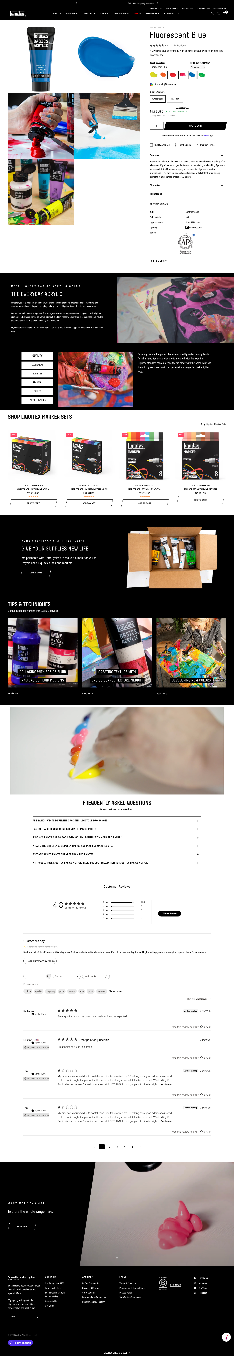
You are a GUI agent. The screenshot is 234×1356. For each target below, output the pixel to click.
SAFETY (37, 391)
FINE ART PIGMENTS (37, 400)
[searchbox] (35, 976)
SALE (135, 13)
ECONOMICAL (37, 365)
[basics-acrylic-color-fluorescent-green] (202, 75)
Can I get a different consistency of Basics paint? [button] (64, 829)
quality (38, 991)
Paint (56, 13)
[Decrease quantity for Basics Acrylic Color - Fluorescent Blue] (152, 125)
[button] (117, 1353)
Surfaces (87, 13)
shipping (50, 991)
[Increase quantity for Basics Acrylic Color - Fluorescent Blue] (161, 125)
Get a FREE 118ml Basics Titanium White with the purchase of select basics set (94, 3)
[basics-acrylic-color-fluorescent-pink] (182, 75)
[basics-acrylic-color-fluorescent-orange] (163, 75)
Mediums (70, 13)
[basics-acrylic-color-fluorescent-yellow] (154, 75)
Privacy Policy (125, 1292)
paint (90, 991)
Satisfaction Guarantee (130, 1297)
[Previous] (76, 3)
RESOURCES (151, 13)
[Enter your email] (37, 1317)
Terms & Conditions (128, 1283)
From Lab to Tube (53, 1288)
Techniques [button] (156, 193)
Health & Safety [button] (158, 260)
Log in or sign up (182, 108)
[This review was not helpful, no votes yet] (207, 1027)
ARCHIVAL (37, 382)
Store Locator (88, 1292)
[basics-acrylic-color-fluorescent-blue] (192, 75)
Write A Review (170, 913)
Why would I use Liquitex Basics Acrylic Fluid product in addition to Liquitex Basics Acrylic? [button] (91, 862)
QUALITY (37, 356)
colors (28, 991)
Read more (166, 1084)
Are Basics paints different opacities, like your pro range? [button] (70, 820)
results (72, 991)
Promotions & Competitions (132, 1288)
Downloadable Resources (94, 1297)
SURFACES (37, 374)
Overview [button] (155, 155)
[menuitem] (56, 13)
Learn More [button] (175, 1284)
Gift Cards (49, 1305)
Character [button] (155, 185)
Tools (103, 13)
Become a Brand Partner (93, 1302)
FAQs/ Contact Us (90, 1283)
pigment (102, 991)
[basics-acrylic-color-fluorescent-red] (173, 75)
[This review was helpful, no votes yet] (201, 1027)
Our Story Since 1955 (54, 1283)
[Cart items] (223, 13)
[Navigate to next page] (140, 1146)
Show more (115, 991)
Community (170, 13)
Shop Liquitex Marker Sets (213, 424)
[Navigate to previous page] (94, 1146)
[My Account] (212, 13)
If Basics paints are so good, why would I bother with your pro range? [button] (77, 837)
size (82, 991)
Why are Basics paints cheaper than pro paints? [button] (63, 854)
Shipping (153, 116)
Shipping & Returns (90, 1288)
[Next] (158, 3)
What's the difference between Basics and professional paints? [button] (73, 845)
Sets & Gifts (119, 13)
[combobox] (67, 976)
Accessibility (51, 1301)
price (61, 991)
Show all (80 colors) (165, 84)
